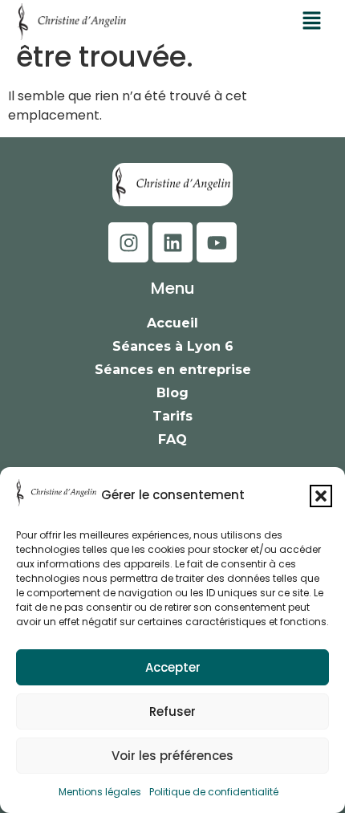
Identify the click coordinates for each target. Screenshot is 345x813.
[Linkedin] (172, 242)
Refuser (172, 711)
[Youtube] (217, 242)
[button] (321, 496)
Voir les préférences (172, 755)
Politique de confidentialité (213, 792)
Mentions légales (100, 792)
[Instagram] (128, 242)
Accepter (173, 667)
